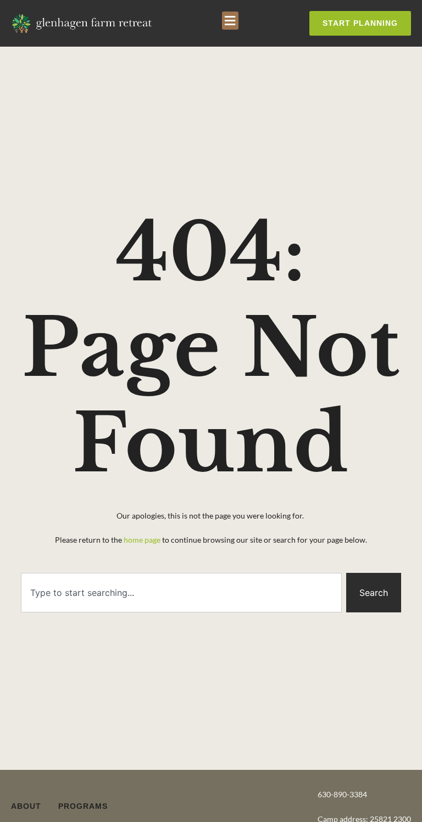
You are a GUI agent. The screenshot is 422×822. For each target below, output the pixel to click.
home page (141, 539)
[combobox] (181, 592)
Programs (83, 806)
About (26, 806)
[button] (230, 21)
